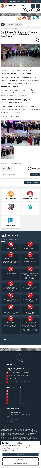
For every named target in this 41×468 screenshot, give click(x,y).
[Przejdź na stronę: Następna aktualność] (38, 168)
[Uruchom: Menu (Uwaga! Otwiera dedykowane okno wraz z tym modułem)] (38, 6)
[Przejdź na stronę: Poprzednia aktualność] (29, 168)
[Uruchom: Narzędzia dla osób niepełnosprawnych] (33, 10)
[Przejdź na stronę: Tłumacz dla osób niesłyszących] (38, 10)
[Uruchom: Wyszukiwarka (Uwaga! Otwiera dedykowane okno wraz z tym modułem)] (33, 6)
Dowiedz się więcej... (8, 450)
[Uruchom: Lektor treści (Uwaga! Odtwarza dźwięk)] (25, 10)
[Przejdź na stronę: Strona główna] (2, 24)
